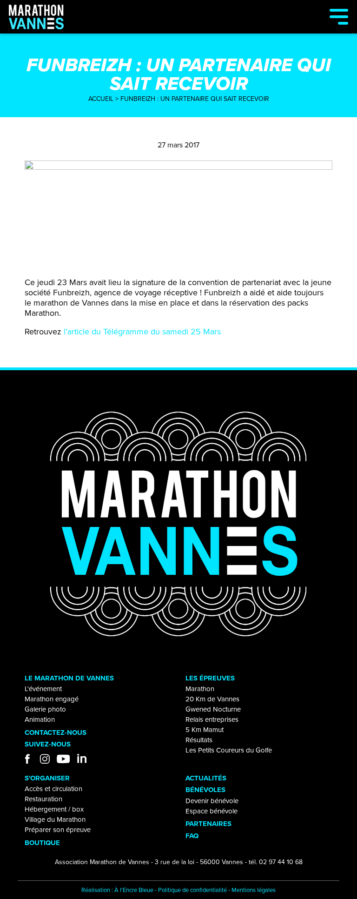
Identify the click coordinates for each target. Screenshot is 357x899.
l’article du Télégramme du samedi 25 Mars (142, 332)
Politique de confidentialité (192, 890)
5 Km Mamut (204, 730)
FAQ (191, 836)
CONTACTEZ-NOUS (55, 732)
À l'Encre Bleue (133, 890)
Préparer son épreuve (58, 830)
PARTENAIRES (208, 823)
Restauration (43, 799)
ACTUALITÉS (205, 778)
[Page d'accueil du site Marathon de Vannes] (178, 524)
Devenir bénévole (211, 801)
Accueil (100, 99)
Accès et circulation (53, 789)
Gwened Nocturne (213, 709)
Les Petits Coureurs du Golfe (228, 750)
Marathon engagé (52, 699)
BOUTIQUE (42, 843)
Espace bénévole (211, 811)
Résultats (198, 740)
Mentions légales (253, 890)
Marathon (199, 689)
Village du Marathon (55, 819)
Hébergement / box (54, 809)
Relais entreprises (211, 719)
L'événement (43, 689)
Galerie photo (45, 709)
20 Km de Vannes (212, 699)
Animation (40, 719)
